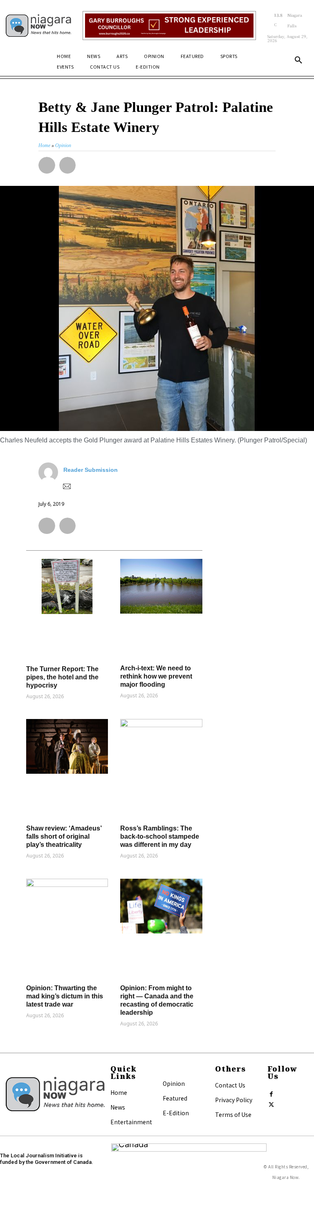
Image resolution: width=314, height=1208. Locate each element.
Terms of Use (233, 1114)
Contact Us (230, 1085)
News (117, 1107)
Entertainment (131, 1122)
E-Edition (176, 1113)
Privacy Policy (233, 1100)
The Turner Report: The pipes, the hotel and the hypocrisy (62, 677)
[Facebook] (271, 1092)
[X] (271, 1103)
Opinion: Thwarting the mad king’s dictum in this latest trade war (64, 996)
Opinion (174, 1083)
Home (118, 1092)
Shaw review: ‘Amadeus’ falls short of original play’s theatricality (63, 836)
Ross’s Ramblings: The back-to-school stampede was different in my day (159, 836)
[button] (298, 60)
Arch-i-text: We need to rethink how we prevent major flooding (156, 676)
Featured (175, 1098)
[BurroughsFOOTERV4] (169, 25)
